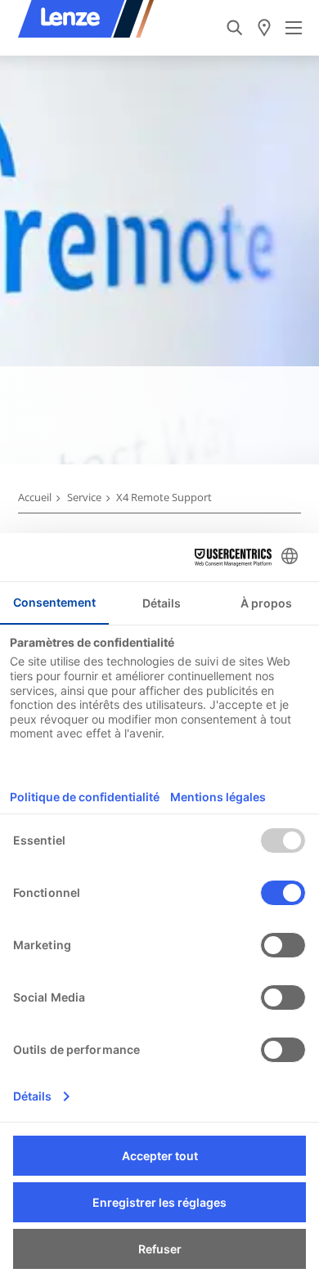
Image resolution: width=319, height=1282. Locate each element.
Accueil (35, 497)
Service (84, 497)
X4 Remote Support (164, 497)
